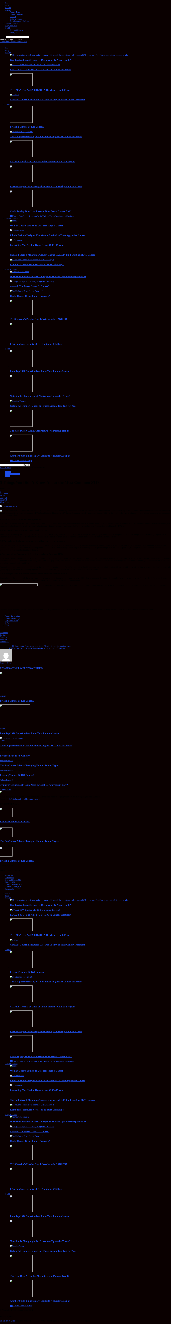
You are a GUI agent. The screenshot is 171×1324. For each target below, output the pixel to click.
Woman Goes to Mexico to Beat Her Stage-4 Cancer (36, 225)
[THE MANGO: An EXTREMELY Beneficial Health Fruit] (21, 85)
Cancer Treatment (17, 14)
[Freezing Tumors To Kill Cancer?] (21, 122)
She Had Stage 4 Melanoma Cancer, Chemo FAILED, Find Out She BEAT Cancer (52, 254)
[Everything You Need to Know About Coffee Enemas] (16, 240)
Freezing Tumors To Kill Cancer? (27, 126)
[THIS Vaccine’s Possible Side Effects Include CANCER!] (21, 314)
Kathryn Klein (5, 663)
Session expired (6, 1316)
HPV (7, 623)
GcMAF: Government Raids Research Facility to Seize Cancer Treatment (47, 99)
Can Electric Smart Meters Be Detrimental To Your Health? (40, 60)
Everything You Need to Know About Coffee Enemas (37, 245)
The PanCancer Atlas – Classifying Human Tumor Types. (29, 765)
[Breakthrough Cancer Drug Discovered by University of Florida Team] (21, 181)
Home (7, 3)
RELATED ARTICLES (10, 668)
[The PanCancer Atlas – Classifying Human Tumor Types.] (6, 836)
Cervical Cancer (11, 621)
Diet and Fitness (16, 30)
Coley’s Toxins (16, 19)
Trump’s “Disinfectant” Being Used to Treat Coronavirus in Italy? (34, 785)
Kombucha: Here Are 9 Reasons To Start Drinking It (37, 264)
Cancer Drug (15, 12)
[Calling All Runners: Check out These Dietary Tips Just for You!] (18, 401)
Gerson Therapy (11, 23)
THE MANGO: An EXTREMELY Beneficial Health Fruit (39, 90)
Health (7, 28)
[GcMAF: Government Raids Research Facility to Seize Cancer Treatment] (14, 95)
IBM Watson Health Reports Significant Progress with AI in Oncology (37, 648)
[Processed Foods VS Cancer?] (6, 817)
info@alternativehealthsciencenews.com (25, 799)
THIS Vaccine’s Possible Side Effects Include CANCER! (38, 319)
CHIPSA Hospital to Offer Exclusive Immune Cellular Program (42, 161)
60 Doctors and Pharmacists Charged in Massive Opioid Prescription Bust (48, 276)
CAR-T (13, 17)
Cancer (8, 10)
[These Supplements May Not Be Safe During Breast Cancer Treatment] (21, 132)
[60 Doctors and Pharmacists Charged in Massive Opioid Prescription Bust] (19, 272)
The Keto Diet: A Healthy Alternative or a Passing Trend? (39, 430)
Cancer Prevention (12, 474)
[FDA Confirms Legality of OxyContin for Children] (21, 339)
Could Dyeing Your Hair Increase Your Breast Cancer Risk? (41, 211)
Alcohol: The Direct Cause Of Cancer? (29, 286)
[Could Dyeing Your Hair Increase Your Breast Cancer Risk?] (21, 206)
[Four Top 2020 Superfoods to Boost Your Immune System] (21, 366)
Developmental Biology (19, 21)
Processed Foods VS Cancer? (15, 755)
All (11, 216)
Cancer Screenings (12, 618)
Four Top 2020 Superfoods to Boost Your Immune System (39, 371)
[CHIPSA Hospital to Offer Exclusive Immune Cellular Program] (21, 157)
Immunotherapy (12, 889)
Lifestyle (13, 32)
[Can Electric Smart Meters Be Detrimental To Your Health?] (69, 55)
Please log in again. (7, 1321)
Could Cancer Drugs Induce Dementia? (30, 296)
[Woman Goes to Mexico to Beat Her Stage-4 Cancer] (13, 221)
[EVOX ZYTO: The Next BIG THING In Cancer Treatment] (35, 65)
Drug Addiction (11, 26)
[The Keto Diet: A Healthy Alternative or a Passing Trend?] (21, 426)
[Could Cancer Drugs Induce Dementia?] (26, 291)
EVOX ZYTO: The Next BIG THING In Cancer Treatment (40, 69)
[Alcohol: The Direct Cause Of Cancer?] (32, 281)
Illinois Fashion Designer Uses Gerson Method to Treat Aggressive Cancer (47, 235)
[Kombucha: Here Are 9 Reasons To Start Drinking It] (32, 260)
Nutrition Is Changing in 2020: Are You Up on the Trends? (40, 396)
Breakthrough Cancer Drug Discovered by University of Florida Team (46, 186)
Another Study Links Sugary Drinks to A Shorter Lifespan (40, 455)
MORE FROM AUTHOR (32, 668)
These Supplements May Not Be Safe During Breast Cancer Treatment (46, 136)
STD (7, 625)
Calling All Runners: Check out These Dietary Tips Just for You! (43, 406)
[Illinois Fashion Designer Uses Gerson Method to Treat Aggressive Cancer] (17, 230)
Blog (7, 5)
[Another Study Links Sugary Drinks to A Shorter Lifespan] (21, 451)
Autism (8, 8)
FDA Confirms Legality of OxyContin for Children (36, 344)
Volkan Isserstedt (6, 761)
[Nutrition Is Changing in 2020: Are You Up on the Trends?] (21, 391)
